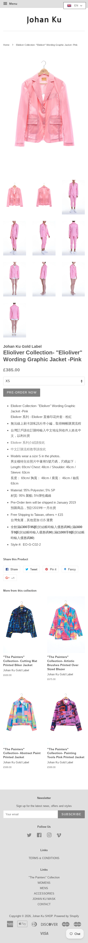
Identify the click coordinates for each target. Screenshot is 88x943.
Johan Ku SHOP (42, 916)
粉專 (43, 423)
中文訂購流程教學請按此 (28, 449)
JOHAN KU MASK (44, 898)
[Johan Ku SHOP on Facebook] (39, 836)
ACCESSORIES (44, 893)
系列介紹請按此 (28, 442)
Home (6, 45)
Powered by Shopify (66, 916)
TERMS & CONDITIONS (44, 858)
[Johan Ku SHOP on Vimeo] (59, 836)
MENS (44, 888)
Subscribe (71, 814)
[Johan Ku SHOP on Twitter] (29, 836)
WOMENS (44, 882)
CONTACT (44, 904)
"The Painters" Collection (44, 877)
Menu (12, 3)
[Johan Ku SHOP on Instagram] (49, 836)
